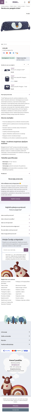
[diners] (22, 350)
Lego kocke (18, 294)
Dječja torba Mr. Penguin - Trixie (19, 86)
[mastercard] (13, 350)
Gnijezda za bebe (20, 296)
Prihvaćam (15, 405)
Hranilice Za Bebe (5, 296)
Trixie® (12, 68)
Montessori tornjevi (21, 285)
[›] (28, 64)
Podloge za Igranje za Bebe (23, 300)
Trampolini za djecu (6, 294)
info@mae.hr (15, 365)
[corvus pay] (6, 350)
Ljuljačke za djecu (20, 291)
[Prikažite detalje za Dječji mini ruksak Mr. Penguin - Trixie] (7, 79)
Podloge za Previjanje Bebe (23, 281)
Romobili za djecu (5, 289)
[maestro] (17, 350)
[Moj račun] (25, 2)
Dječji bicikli (4, 287)
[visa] (25, 350)
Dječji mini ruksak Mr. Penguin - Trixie (19, 78)
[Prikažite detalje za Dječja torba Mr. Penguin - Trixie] (7, 87)
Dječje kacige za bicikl (21, 287)
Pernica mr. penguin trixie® (18, 69)
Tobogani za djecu (5, 291)
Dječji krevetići (5, 298)
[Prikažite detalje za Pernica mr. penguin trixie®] (7, 70)
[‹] (24, 64)
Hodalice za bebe (20, 289)
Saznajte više (15, 410)
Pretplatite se (26, 250)
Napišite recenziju (15, 198)
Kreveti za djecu (20, 298)
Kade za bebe (4, 285)
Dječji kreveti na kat (6, 300)
